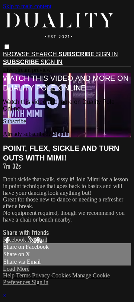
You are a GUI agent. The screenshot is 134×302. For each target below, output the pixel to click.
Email (40, 239)
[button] (6, 46)
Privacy (41, 275)
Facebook (15, 239)
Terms (24, 275)
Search (44, 54)
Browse (17, 54)
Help (9, 275)
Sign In (52, 62)
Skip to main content (27, 6)
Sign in (107, 54)
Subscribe (14, 121)
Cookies (61, 275)
